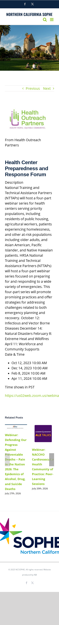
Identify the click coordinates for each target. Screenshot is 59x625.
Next (47, 88)
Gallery (43, 438)
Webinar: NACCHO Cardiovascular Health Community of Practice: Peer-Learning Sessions (42, 430)
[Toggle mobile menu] (52, 19)
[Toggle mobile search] (45, 19)
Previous (33, 88)
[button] (7, 459)
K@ (35, 574)
